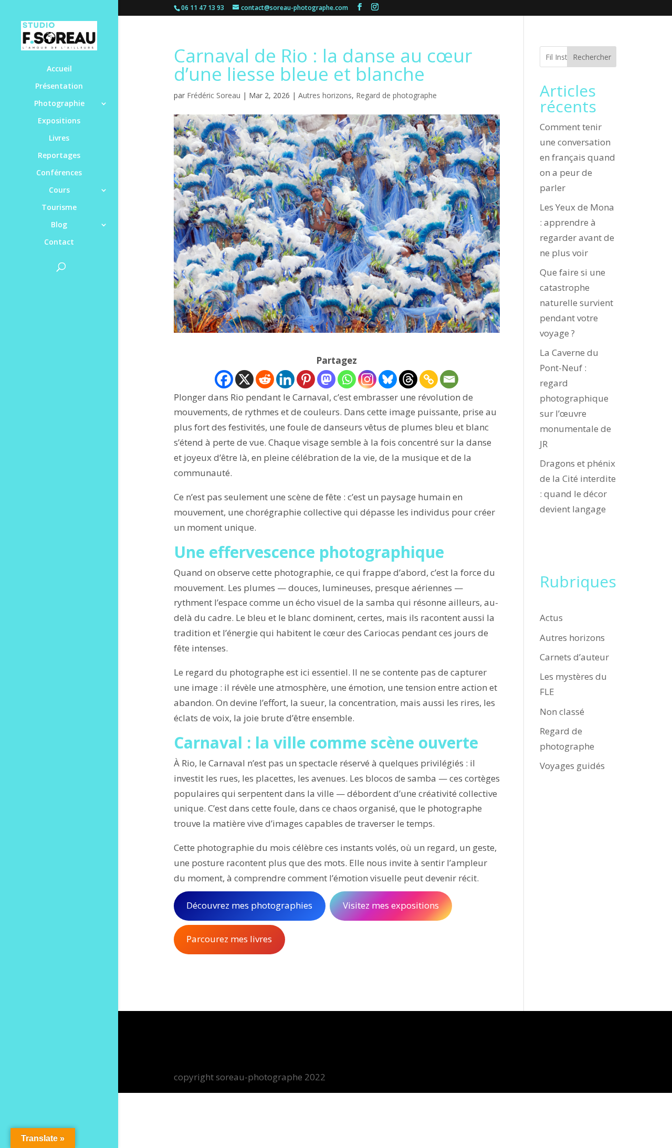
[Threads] (408, 379)
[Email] (449, 379)
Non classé (562, 711)
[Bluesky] (388, 379)
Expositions (59, 121)
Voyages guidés (572, 766)
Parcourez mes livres (229, 939)
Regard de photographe (396, 95)
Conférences (59, 173)
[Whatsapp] (347, 379)
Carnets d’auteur (574, 657)
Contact (59, 242)
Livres (59, 138)
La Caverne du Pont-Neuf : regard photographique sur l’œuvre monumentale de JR (575, 397)
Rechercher (592, 57)
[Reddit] (265, 379)
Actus (551, 618)
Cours (59, 190)
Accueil (59, 69)
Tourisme (59, 208)
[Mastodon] (326, 379)
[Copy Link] (428, 379)
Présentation (59, 86)
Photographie (59, 104)
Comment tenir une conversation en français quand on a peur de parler (577, 157)
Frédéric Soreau (213, 95)
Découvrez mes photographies (249, 905)
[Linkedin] (285, 379)
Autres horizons (325, 95)
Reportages (59, 156)
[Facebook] (224, 379)
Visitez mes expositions (391, 905)
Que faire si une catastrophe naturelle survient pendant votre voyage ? (576, 302)
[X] (244, 379)
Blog (59, 225)
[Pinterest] (306, 379)
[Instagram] (367, 379)
